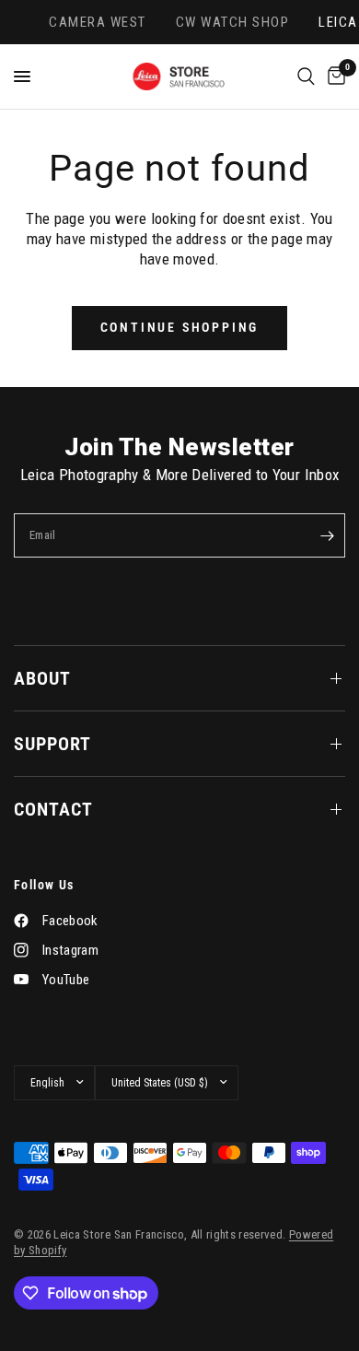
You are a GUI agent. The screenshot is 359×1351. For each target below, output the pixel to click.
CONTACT (53, 809)
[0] (333, 76)
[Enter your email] (326, 535)
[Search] (306, 76)
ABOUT (42, 678)
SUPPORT (52, 744)
